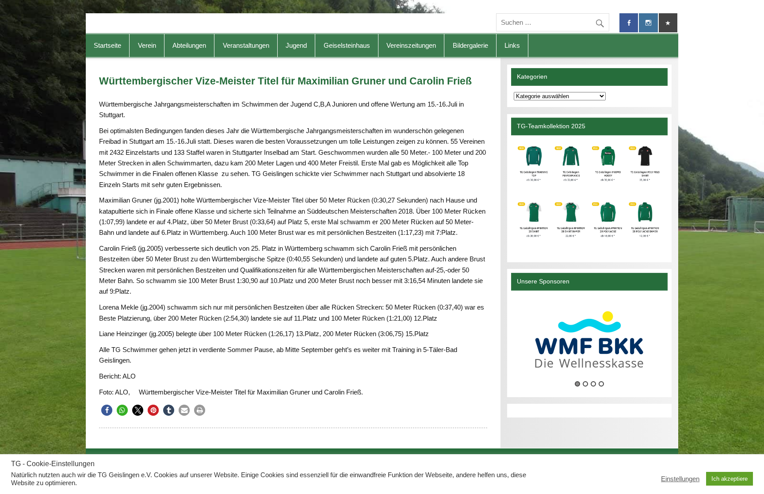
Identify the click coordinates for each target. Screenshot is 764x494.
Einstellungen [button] (680, 479)
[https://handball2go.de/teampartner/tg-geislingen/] (589, 195)
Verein (147, 45)
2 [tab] (585, 384)
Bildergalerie (470, 45)
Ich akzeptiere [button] (729, 478)
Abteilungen (189, 45)
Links (512, 45)
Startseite (107, 45)
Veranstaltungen (246, 45)
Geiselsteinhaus (347, 45)
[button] (106, 410)
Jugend (296, 45)
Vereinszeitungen (411, 45)
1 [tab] (577, 384)
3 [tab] (593, 384)
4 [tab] (601, 384)
